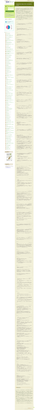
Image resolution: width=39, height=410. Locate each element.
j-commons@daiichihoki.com (8, 167)
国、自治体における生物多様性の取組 (9, 49)
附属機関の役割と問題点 (8, 138)
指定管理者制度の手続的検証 (8, 98)
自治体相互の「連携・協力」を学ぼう (9, 126)
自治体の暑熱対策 (8, 38)
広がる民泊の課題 (7, 105)
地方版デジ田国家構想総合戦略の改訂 (9, 60)
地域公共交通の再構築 (8, 47)
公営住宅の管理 (8, 92)
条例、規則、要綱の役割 (8, 57)
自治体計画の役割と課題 (8, 83)
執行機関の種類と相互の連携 (8, 96)
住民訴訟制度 (8, 107)
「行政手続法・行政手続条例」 (9, 140)
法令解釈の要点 (8, 58)
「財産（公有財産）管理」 (8, 141)
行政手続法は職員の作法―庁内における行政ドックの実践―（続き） (10, 51)
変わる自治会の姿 (8, 62)
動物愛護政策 (8, 65)
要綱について (8, 73)
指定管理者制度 (8, 147)
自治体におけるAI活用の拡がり (9, 55)
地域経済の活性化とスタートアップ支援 (9, 44)
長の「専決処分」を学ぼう (8, 120)
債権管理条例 (8, 104)
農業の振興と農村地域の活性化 (9, 42)
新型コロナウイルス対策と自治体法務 (9, 90)
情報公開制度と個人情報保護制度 (9, 109)
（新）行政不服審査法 (8, 145)
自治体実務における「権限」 (8, 72)
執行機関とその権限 (8, 148)
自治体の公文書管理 (8, 34)
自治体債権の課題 (8, 119)
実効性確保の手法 (8, 115)
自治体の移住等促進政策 (8, 63)
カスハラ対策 (8, 46)
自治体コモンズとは (30, 0)
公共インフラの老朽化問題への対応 (9, 37)
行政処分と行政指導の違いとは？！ (9, 136)
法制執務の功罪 (8, 110)
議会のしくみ (8, 112)
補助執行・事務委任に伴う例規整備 (9, 93)
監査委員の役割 (8, 114)
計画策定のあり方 (8, 70)
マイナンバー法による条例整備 (9, 135)
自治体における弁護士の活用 (8, 88)
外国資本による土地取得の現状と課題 (9, 35)
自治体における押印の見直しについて (9, 87)
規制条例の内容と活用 (8, 117)
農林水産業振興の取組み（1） (9, 68)
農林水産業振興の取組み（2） (9, 67)
